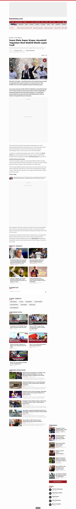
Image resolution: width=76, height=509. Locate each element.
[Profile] (63, 22)
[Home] (16, 19)
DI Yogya (43, 24)
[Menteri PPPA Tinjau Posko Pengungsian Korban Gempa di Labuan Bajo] (38, 319)
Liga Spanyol (35, 238)
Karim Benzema (33, 156)
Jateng (37, 24)
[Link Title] (10, 37)
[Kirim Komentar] (46, 292)
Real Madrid (24, 81)
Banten (31, 24)
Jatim (48, 24)
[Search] (66, 22)
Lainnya (64, 24)
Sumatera (21, 24)
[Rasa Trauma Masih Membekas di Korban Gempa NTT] (38, 337)
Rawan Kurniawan (30, 50)
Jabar (26, 24)
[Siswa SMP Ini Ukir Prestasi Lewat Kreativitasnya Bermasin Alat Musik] (15, 422)
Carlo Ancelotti (18, 84)
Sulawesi (58, 24)
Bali (53, 24)
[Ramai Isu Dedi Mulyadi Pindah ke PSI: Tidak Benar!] (18, 356)
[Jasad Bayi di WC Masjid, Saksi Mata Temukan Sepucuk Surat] (18, 319)
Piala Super (35, 81)
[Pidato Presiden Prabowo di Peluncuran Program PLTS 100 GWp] (18, 337)
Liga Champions (17, 89)
